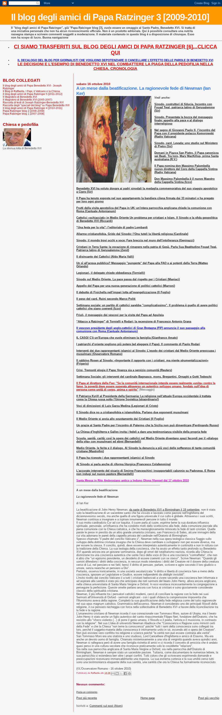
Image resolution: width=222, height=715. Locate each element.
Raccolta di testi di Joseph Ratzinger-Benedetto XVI (33, 102)
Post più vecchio (208, 698)
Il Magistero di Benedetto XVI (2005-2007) (27, 99)
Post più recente (86, 698)
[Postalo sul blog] (117, 673)
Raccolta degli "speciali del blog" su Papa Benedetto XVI (36, 105)
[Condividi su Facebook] (125, 673)
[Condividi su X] (121, 673)
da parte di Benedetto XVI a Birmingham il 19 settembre (164, 509)
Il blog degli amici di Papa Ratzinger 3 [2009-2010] (110, 17)
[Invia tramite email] (113, 673)
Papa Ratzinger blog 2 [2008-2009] (23, 110)
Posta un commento (86, 692)
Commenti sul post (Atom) (106, 705)
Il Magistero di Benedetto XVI (20, 96)
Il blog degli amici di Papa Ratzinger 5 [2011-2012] (32, 94)
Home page (147, 698)
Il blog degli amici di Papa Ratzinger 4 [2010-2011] (32, 108)
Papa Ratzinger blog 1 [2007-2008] (23, 113)
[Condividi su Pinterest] (129, 673)
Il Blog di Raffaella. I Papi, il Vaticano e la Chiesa (31, 91)
